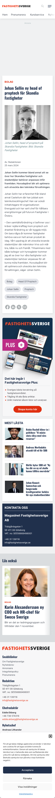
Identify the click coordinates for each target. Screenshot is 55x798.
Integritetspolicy (26, 794)
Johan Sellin (13, 289)
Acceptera (27, 770)
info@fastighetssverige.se (17, 542)
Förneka (27, 778)
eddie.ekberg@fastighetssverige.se (20, 719)
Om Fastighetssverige (13, 661)
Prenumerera (18, 14)
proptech (29, 289)
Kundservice (37, 14)
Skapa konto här (27, 409)
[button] (50, 736)
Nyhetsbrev (8, 665)
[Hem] (16, 6)
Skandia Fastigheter (17, 296)
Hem (5, 14)
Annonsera (7, 668)
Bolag (9, 81)
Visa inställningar (27, 786)
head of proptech (27, 281)
